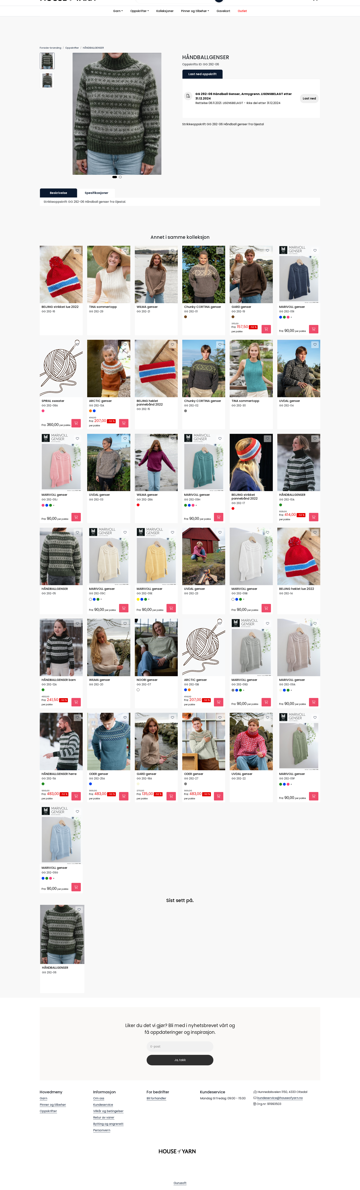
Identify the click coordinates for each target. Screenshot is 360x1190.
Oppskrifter (138, 11)
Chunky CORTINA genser (202, 307)
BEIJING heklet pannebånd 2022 (150, 403)
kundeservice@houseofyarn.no (280, 1098)
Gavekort (223, 11)
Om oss (98, 1098)
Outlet (242, 11)
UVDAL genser (289, 401)
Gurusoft (180, 1183)
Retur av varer (103, 1117)
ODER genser (98, 774)
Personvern (101, 1130)
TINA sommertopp (103, 307)
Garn (117, 11)
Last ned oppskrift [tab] (202, 74)
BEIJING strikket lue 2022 (60, 307)
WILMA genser (147, 307)
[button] (114, 177)
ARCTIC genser (100, 401)
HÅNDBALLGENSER (292, 495)
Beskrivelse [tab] (58, 193)
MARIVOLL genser (292, 307)
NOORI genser (147, 680)
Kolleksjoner (165, 11)
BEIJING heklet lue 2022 (296, 589)
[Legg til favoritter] (77, 250)
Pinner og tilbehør (194, 11)
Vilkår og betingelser (108, 1111)
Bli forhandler (156, 1098)
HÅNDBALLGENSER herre (59, 774)
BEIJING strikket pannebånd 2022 (245, 496)
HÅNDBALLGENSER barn (59, 680)
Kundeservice (103, 1105)
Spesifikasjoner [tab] (96, 193)
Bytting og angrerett (108, 1124)
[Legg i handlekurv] (266, 329)
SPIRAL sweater (53, 401)
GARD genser (241, 307)
